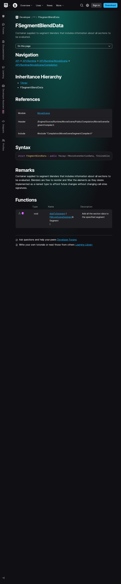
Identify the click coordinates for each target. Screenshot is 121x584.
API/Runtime (29, 60)
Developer (25, 17)
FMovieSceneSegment (61, 217)
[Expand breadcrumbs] (34, 17)
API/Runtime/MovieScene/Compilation (36, 64)
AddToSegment (57, 213)
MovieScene (43, 113)
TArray (23, 82)
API (17, 60)
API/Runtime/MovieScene (53, 60)
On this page (24, 46)
